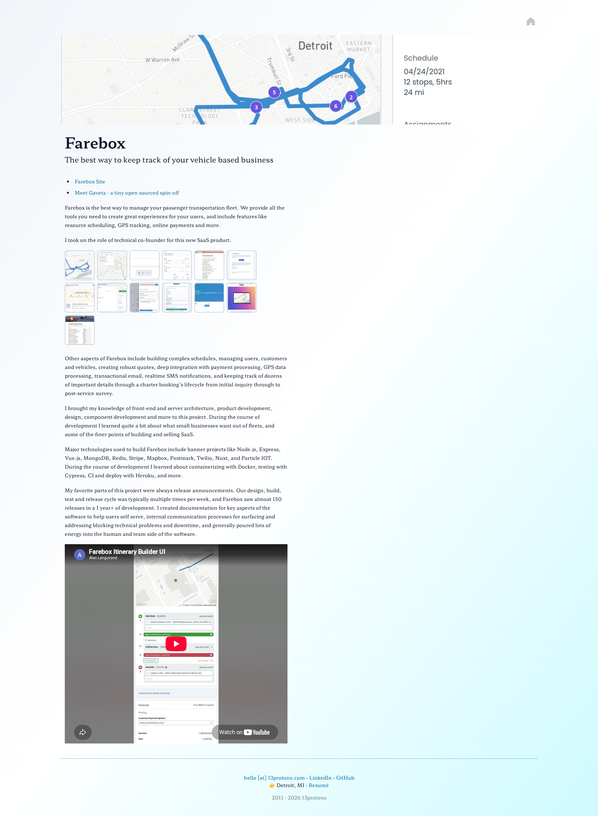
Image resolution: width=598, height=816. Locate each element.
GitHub (345, 777)
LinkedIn (320, 777)
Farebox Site (90, 181)
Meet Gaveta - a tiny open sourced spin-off (127, 192)
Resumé (319, 785)
